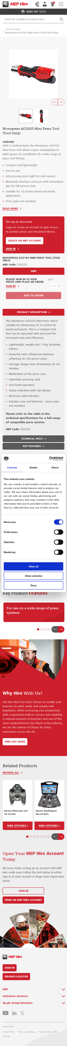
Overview (8, 142)
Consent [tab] (12, 467)
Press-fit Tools (13, 29)
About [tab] (55, 467)
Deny (33, 585)
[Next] (61, 102)
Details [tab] (34, 467)
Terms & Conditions (27, 1032)
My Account (44, 4)
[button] (38, 629)
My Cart (53, 3)
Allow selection (33, 575)
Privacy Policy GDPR (48, 1032)
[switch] (58, 532)
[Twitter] (22, 1013)
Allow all (33, 566)
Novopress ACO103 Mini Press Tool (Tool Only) (31, 32)
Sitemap (6, 1036)
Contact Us (37, 4)
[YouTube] (5, 1013)
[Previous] (54, 102)
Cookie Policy (9, 1032)
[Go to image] (25, 116)
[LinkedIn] (14, 1013)
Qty (50, 279)
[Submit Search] (61, 19)
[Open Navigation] (61, 4)
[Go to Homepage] (14, 4)
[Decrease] (50, 286)
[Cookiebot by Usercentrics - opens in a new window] (49, 458)
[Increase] (59, 286)
